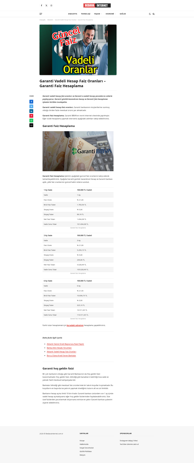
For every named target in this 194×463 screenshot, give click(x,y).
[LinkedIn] (31, 111)
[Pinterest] (31, 116)
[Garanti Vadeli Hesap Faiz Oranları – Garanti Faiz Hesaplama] (78, 50)
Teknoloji (85, 14)
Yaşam (97, 14)
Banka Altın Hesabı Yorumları (59, 348)
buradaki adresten (75, 325)
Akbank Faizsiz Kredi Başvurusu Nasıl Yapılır (65, 344)
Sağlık (123, 14)
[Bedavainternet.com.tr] (97, 5)
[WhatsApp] (31, 120)
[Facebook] (31, 102)
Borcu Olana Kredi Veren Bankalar (61, 355)
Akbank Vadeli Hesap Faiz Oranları (61, 351)
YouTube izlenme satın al (129, 444)
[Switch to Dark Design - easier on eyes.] (149, 14)
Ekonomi (110, 14)
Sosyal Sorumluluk (87, 448)
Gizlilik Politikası (86, 451)
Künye (82, 441)
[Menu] (41, 13)
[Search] (153, 13)
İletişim (82, 455)
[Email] (31, 125)
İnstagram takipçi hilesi (129, 441)
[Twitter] (31, 106)
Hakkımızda (84, 444)
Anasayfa (72, 14)
